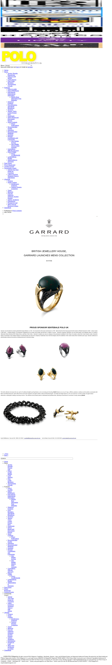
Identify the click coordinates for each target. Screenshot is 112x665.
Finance (10, 181)
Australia (10, 135)
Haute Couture (12, 182)
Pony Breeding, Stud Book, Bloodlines (12, 106)
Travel (10, 190)
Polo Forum (8, 163)
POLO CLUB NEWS (12, 77)
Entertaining (11, 201)
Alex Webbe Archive (15, 141)
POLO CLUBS (12, 89)
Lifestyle (7, 179)
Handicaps (11, 116)
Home (6, 70)
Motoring (10, 192)
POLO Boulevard (9, 165)
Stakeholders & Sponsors (12, 160)
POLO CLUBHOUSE (15, 154)
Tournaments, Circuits (12, 85)
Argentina (11, 130)
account (30, 67)
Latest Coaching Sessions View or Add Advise (13, 176)
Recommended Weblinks (12, 132)
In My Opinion (12, 79)
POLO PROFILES (13, 91)
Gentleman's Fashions (15, 184)
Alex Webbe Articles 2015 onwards (15, 146)
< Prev (6, 454)
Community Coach (10, 168)
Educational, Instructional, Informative (12, 94)
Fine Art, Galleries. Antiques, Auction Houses (13, 196)
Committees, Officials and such (13, 149)
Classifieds (7, 208)
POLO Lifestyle (17, 210)
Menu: (3, 65)
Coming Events (9, 166)
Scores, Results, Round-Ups (13, 74)
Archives (10, 109)
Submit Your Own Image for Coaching (13, 171)
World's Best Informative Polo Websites (16, 98)
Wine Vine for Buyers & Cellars (13, 205)
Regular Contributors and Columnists (13, 138)
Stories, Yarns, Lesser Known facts (12, 113)
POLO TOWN (12, 152)
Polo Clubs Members (11, 82)
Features (7, 88)
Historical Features (11, 102)
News (6, 72)
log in (18, 67)
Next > (6, 455)
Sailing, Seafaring (13, 200)
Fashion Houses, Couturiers (16, 188)
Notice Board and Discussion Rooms (13, 119)
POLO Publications (15, 124)
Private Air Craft (12, 203)
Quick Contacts (12, 122)
